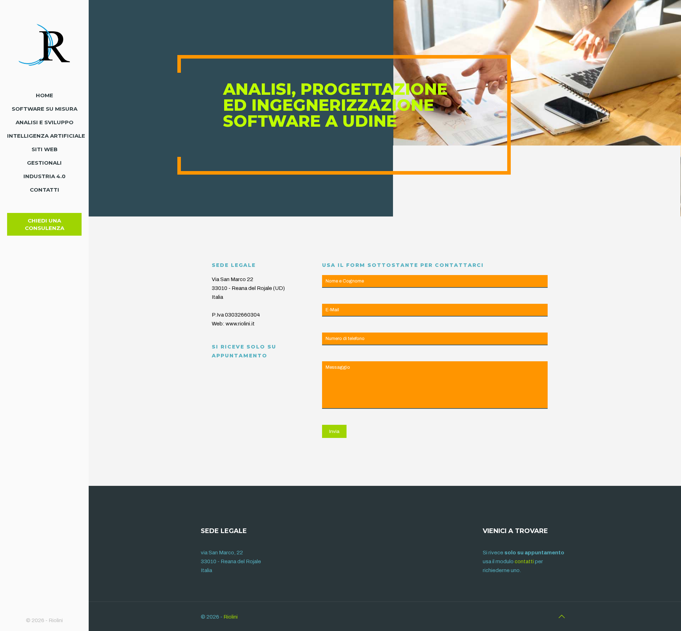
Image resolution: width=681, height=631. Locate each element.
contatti (524, 561)
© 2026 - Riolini (44, 620)
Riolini (230, 617)
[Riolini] (44, 44)
